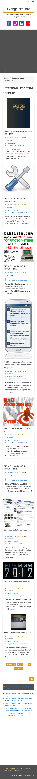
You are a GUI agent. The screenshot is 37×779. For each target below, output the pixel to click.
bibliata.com (15, 212)
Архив (6, 768)
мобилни (25, 379)
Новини (9, 376)
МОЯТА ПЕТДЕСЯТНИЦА (14, 701)
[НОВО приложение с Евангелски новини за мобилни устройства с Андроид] (18, 329)
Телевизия (7, 770)
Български (17, 145)
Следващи (18, 668)
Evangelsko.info (18, 9)
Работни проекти (12, 210)
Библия (15, 644)
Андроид (10, 379)
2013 (8, 544)
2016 (8, 280)
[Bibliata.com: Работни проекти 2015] (18, 411)
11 (20, 272)
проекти (22, 596)
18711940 (10, 145)
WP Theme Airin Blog (27, 775)
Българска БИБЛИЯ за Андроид (17, 632)
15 (20, 371)
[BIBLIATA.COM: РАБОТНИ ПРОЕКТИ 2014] (18, 462)
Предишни (11, 664)
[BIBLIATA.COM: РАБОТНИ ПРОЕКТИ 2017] (18, 180)
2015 (8, 442)
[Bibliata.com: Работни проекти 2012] (18, 570)
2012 (8, 596)
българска (22, 644)
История (20, 768)
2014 (8, 480)
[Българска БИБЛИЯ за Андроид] (18, 622)
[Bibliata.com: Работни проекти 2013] (18, 513)
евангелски (17, 379)
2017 (8, 212)
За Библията (13, 143)
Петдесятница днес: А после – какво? (19, 698)
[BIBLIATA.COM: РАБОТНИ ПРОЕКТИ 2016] (18, 247)
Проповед (28, 768)
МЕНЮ (4, 70)
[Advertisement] (18, 48)
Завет (24, 145)
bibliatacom (23, 212)
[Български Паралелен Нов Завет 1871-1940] (18, 113)
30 (7, 143)
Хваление (16, 770)
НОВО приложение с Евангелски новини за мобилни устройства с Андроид (18, 365)
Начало (6, 78)
